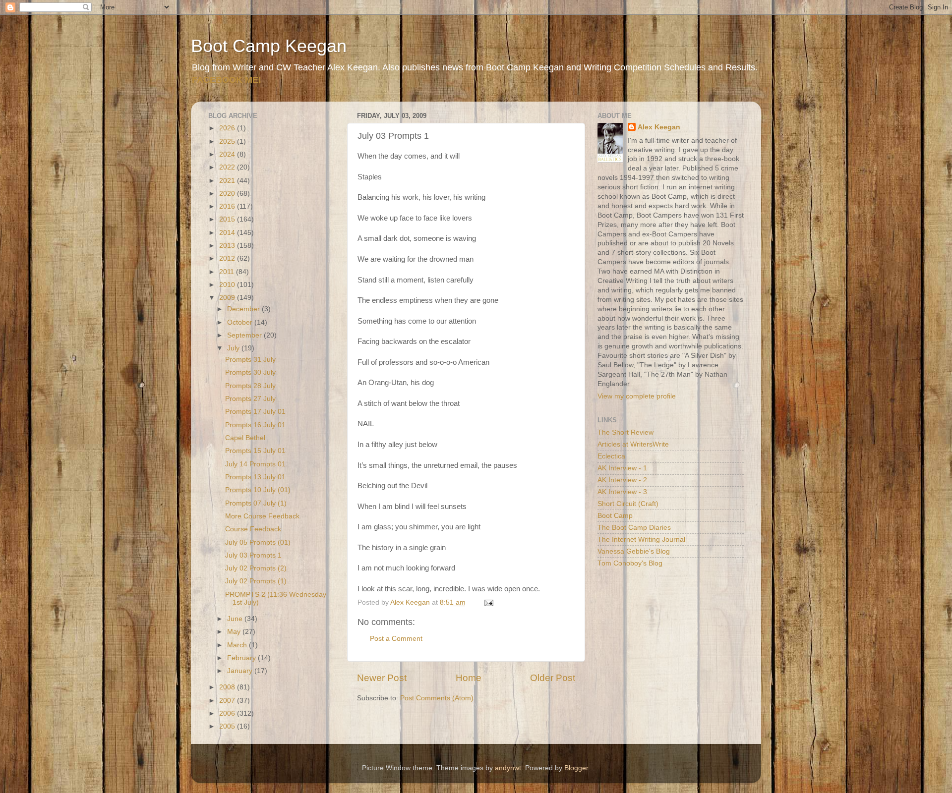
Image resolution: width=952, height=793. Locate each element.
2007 (228, 700)
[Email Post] (488, 602)
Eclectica (611, 456)
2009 (228, 297)
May (234, 631)
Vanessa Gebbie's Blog (633, 551)
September (245, 335)
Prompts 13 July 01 (255, 477)
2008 (228, 687)
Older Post (552, 678)
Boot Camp (615, 515)
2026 (228, 128)
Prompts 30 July (250, 372)
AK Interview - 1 (622, 468)
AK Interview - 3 (622, 492)
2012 (228, 258)
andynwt (508, 768)
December (244, 309)
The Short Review (625, 432)
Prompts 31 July (250, 359)
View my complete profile (636, 396)
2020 (228, 193)
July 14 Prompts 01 (255, 464)
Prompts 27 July (250, 398)
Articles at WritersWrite (633, 444)
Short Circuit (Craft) (627, 504)
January (240, 671)
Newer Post (382, 678)
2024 (228, 154)
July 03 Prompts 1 (253, 555)
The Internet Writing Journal (641, 539)
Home (468, 678)
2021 (228, 180)
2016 (228, 206)
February (242, 658)
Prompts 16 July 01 (255, 425)
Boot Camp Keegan (269, 46)
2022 (228, 167)
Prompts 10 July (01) (258, 490)
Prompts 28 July (250, 386)
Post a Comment (396, 638)
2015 (228, 219)
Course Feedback (253, 529)
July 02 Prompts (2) (256, 568)
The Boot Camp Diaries (634, 527)
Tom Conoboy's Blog (629, 563)
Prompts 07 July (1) (256, 503)
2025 (228, 141)
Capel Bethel (245, 438)
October (240, 322)
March (238, 645)
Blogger (576, 768)
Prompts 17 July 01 (255, 411)
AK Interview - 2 (622, 480)
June (235, 619)
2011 (227, 272)
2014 (228, 232)
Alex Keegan (659, 127)
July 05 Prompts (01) (258, 542)
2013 (228, 245)
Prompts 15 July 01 (255, 450)
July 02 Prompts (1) (256, 581)
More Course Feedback (262, 516)
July (234, 348)
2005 (228, 726)
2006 (228, 713)
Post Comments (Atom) (437, 698)
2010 (228, 284)
